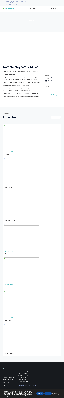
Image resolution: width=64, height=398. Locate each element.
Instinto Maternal (10, 353)
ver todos (55, 117)
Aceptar (40, 393)
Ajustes (56, 393)
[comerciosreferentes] (8, 8)
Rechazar (48, 393)
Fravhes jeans (9, 254)
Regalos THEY (9, 187)
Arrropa (7, 154)
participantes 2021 (9, 151)
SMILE (6, 287)
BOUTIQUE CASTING (10, 220)
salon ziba (8, 320)
